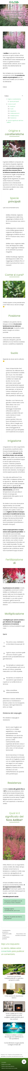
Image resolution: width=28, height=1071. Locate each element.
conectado (6, 951)
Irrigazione (13, 111)
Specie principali (14, 101)
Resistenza (13, 118)
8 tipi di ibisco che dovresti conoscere (20, 934)
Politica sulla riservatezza (7, 1066)
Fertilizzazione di (14, 113)
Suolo (11, 109)
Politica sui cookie (6, 1064)
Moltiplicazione (14, 115)
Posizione (12, 106)
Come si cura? (12, 104)
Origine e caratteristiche (14, 99)
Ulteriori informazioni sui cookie (9, 1068)
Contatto (3, 1062)
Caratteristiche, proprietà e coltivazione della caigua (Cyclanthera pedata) (6, 935)
